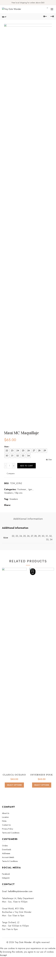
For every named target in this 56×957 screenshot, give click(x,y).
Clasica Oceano (14, 774)
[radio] (7, 451)
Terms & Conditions (10, 861)
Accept (3, 955)
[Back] (4, 16)
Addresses (6, 853)
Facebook (6, 874)
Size (6, 446)
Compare (10, 473)
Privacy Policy (7, 828)
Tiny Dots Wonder (23, 942)
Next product (52, 16)
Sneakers (14, 499)
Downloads (6, 849)
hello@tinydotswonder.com (20, 891)
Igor (30, 489)
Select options (14, 785)
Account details (8, 857)
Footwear (21, 489)
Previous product (45, 16)
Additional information (28, 518)
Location (5, 817)
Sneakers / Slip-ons (13, 492)
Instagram (6, 878)
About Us (5, 813)
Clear (50, 459)
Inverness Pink (41, 774)
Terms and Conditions (10, 832)
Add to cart (26, 465)
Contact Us (6, 825)
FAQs (4, 821)
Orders (5, 845)
